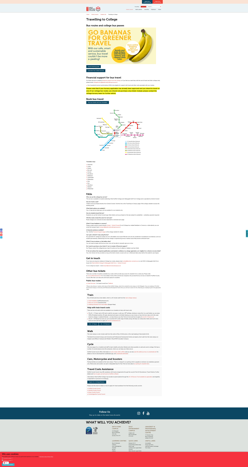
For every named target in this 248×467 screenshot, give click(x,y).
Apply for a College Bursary (96, 382)
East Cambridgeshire (116, 446)
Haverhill (114, 448)
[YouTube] (148, 413)
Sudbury (114, 451)
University (146, 9)
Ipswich (113, 449)
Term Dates (147, 448)
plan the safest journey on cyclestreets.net (145, 352)
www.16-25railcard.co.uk (113, 320)
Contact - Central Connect (113, 225)
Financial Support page (99, 232)
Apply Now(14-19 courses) (157, 2)
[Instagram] (138, 413)
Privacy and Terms (149, 444)
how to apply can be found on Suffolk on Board (105, 374)
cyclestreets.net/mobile (122, 353)
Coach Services (91, 283)
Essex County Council (94, 392)
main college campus (131, 298)
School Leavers (129, 9)
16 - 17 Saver (93, 324)
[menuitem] (129, 10)
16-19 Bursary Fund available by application (140, 377)
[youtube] (1, 235)
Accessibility (148, 443)
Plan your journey (93, 302)
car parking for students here (141, 364)
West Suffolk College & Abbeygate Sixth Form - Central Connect (109, 263)
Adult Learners (138, 9)
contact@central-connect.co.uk (131, 261)
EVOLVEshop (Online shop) (135, 444)
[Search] (161, 7)
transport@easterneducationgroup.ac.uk (110, 227)
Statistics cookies (7, 460)
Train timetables (93, 301)
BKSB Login (131, 446)
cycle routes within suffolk (118, 352)
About (159, 9)
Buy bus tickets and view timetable (97, 102)
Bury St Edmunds (116, 443)
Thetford (110, 283)
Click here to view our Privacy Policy (46, 456)
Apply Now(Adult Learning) (147, 2)
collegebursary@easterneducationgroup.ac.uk (105, 82)
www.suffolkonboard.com (94, 275)
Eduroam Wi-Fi (132, 443)
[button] (6, 463)
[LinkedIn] (1, 237)
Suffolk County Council (95, 388)
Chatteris (114, 444)
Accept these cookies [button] (8, 464)
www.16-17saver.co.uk (148, 317)
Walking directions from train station (98, 304)
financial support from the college (111, 80)
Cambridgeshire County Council (97, 394)
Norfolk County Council (95, 390)
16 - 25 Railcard (105, 324)
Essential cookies (7, 458)
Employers (153, 9)
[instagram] (1, 232)
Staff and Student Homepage (151, 446)
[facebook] (1, 230)
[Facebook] (143, 413)
